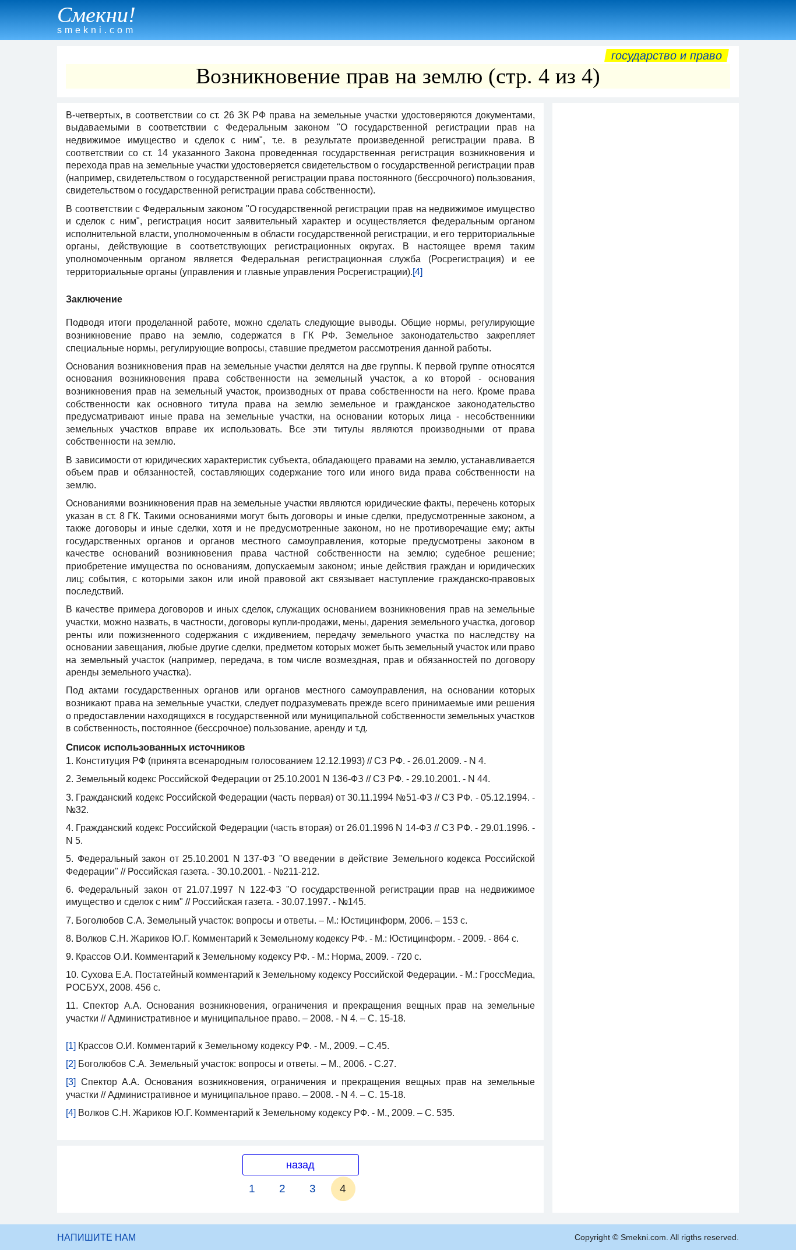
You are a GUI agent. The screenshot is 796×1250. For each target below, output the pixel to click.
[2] (71, 1064)
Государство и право (666, 55)
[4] (417, 272)
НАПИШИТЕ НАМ (96, 1237)
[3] (71, 1082)
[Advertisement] (645, 284)
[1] (71, 1046)
